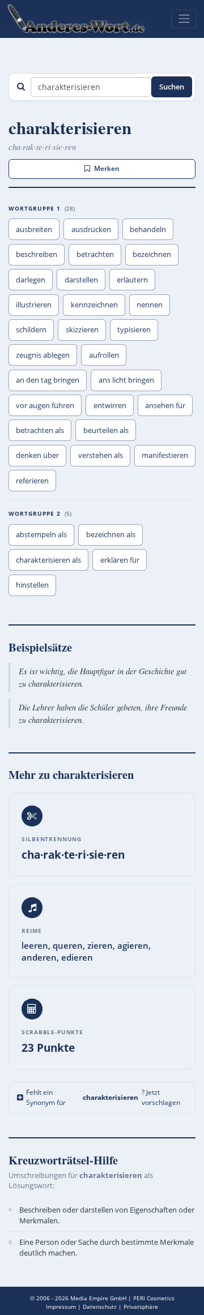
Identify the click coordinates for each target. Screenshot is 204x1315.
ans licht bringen (126, 380)
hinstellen (32, 585)
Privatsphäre (141, 1306)
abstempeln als (41, 534)
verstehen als (100, 455)
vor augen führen (45, 405)
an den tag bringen (47, 380)
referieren (32, 481)
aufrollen (104, 355)
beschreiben (36, 254)
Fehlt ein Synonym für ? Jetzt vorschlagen (103, 1097)
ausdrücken (91, 229)
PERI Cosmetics (154, 1298)
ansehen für (165, 405)
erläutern (132, 280)
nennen (150, 304)
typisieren (134, 329)
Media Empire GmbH (98, 1298)
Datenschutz (100, 1306)
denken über (37, 455)
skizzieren (82, 329)
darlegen (30, 280)
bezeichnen (152, 254)
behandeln (148, 229)
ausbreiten (34, 229)
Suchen (171, 87)
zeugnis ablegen (43, 355)
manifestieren (165, 455)
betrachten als (40, 430)
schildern (31, 329)
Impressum (61, 1306)
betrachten (95, 254)
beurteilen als (106, 430)
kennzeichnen (94, 304)
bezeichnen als (110, 534)
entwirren (110, 405)
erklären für (119, 560)
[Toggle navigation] (184, 19)
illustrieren (34, 304)
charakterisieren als (48, 560)
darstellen (81, 280)
